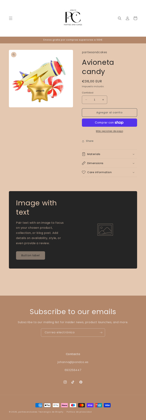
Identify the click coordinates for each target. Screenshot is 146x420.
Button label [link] (30, 255)
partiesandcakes (28, 411)
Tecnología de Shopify (50, 411)
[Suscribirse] (101, 332)
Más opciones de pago (109, 131)
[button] (11, 18)
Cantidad (87, 92)
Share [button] (90, 141)
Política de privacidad (79, 411)
